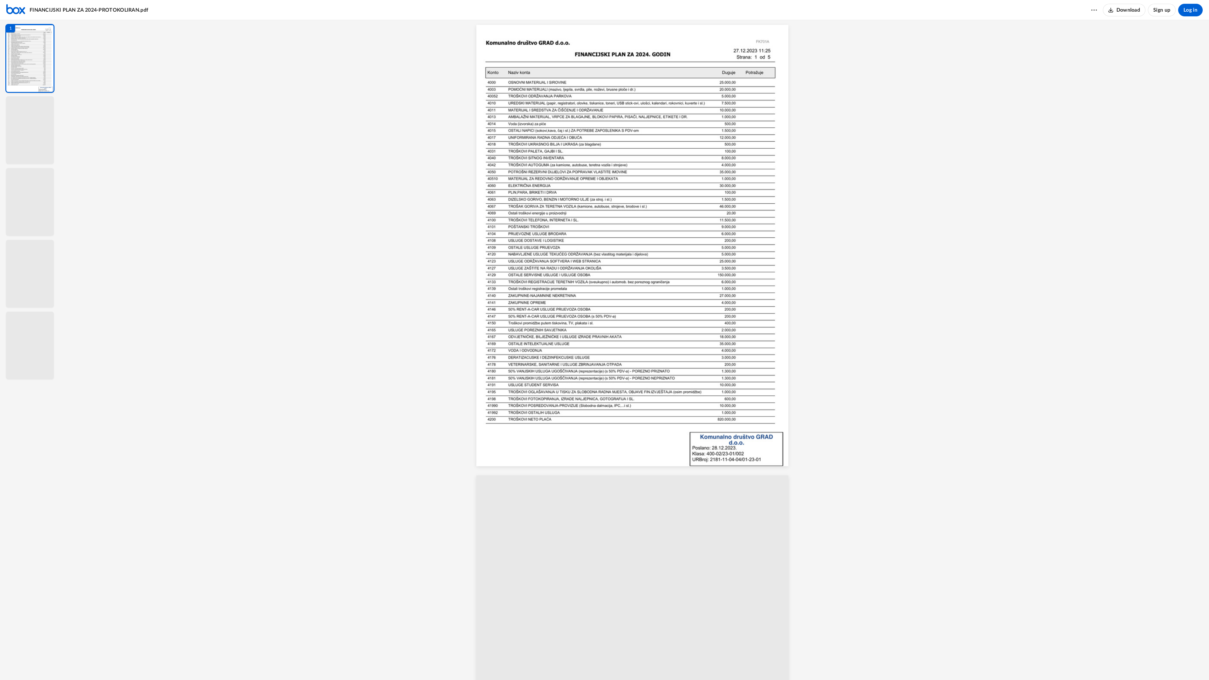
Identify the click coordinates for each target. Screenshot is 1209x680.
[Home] (15, 10)
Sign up (1161, 10)
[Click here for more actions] (1094, 10)
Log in (1190, 10)
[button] (30, 58)
